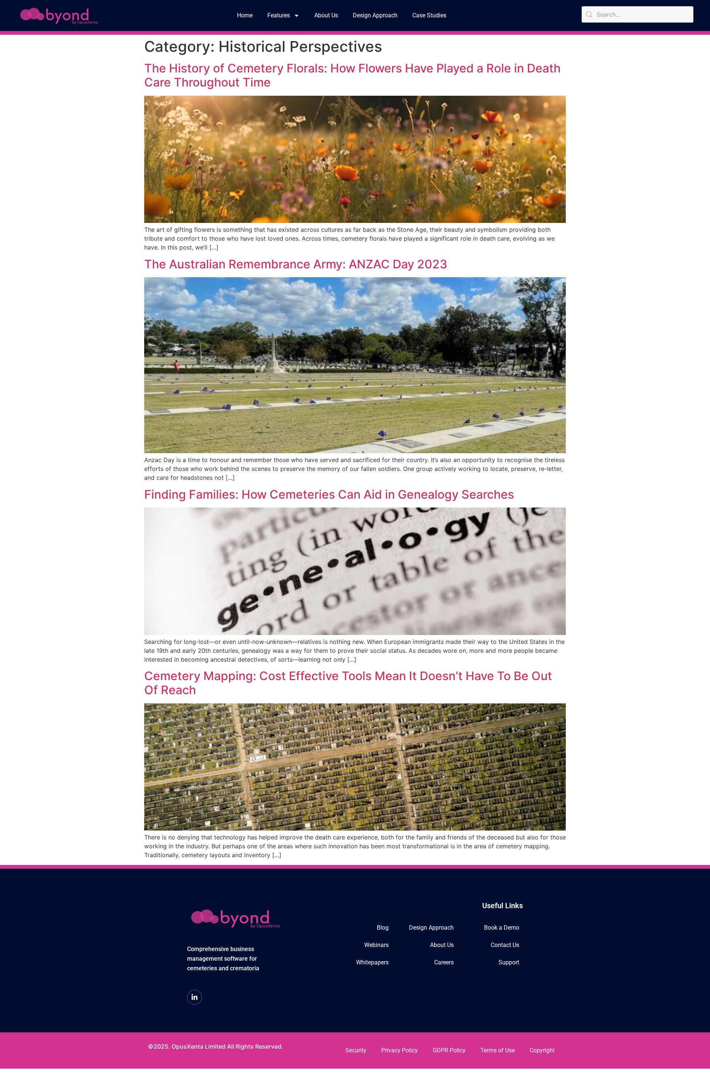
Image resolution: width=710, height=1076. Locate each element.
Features (278, 15)
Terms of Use (497, 1050)
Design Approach (375, 15)
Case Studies (429, 15)
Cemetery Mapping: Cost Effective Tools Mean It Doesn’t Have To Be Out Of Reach (348, 683)
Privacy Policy (399, 1050)
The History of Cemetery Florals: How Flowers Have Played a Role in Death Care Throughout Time (352, 75)
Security (355, 1050)
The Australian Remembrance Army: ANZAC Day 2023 (295, 264)
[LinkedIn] (194, 997)
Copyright (542, 1050)
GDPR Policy (449, 1050)
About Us (326, 15)
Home (245, 15)
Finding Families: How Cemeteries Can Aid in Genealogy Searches (329, 494)
